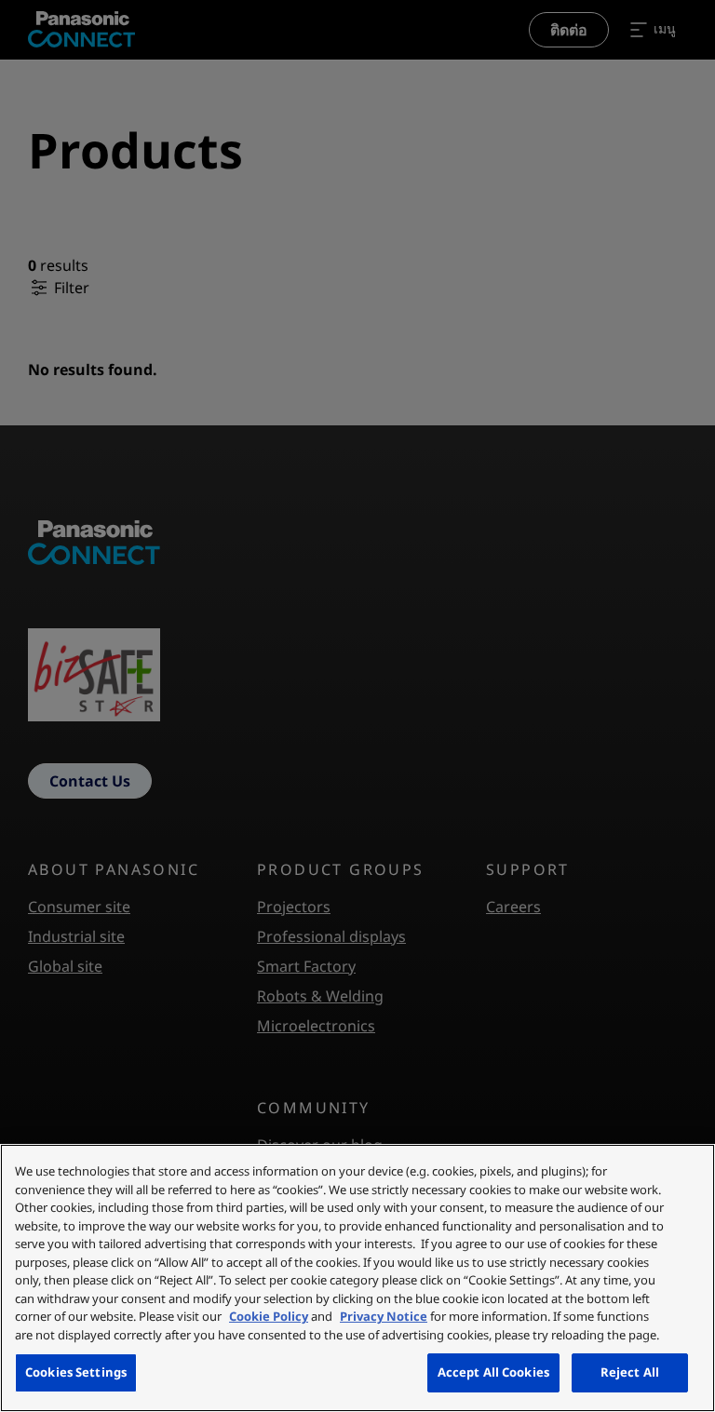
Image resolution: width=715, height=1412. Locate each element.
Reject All (629, 1372)
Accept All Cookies (493, 1372)
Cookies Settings (76, 1372)
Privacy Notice (383, 1316)
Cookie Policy (268, 1316)
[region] (357, 1278)
